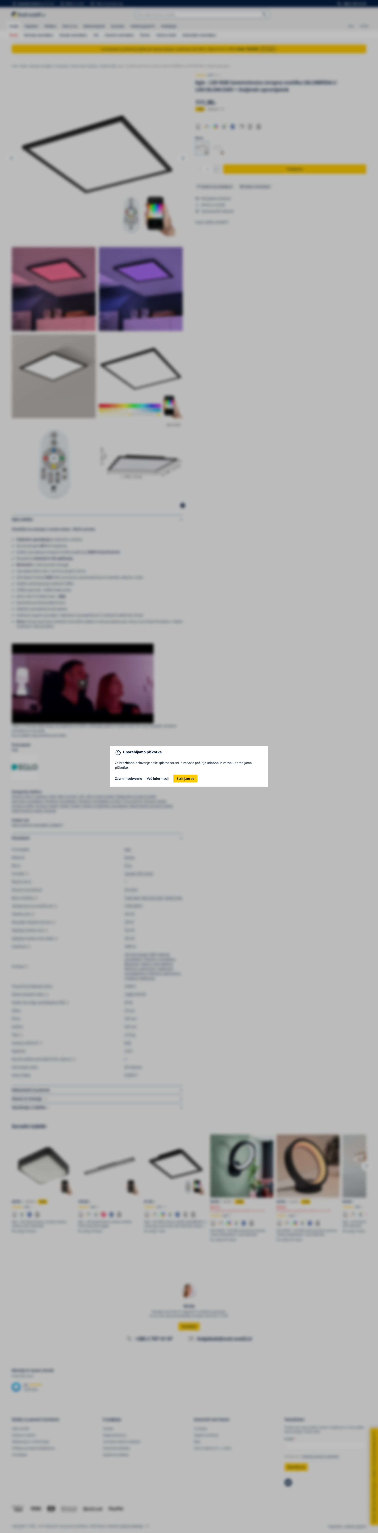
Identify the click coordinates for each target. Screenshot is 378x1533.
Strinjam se (185, 778)
